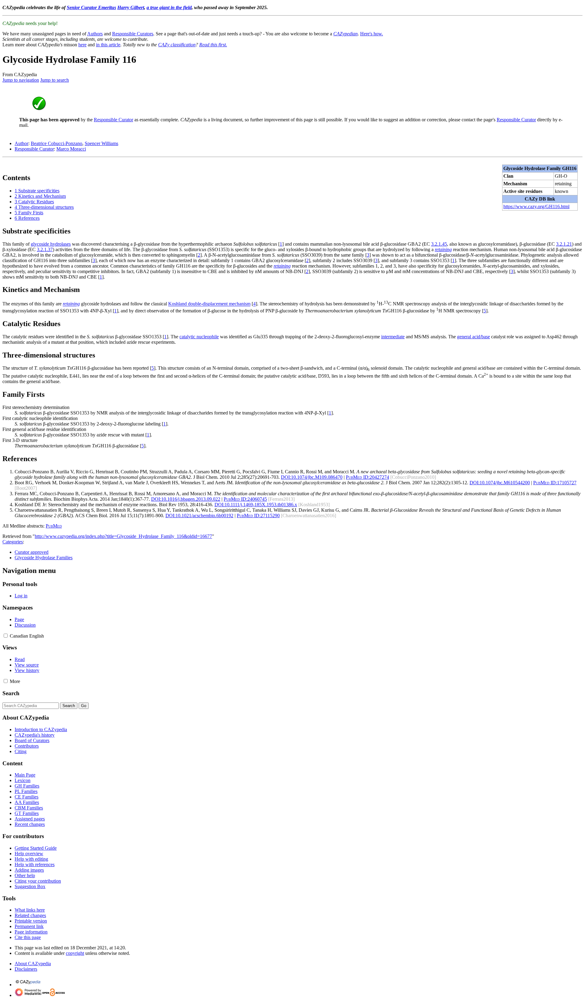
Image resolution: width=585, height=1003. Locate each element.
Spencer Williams (101, 143)
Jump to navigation (20, 80)
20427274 (367, 477)
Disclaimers (26, 969)
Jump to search (54, 80)
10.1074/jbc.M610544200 (500, 482)
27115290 (258, 515)
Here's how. (371, 33)
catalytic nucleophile (199, 336)
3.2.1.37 (45, 249)
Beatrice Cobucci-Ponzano (56, 143)
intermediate (393, 336)
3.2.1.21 (564, 244)
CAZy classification (177, 44)
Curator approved (31, 552)
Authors (95, 33)
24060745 (245, 499)
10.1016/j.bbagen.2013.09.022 (185, 499)
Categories (12, 541)
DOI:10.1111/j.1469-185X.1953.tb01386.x (255, 504)
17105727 (554, 482)
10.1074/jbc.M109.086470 (311, 477)
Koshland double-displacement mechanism (209, 304)
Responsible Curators (132, 33)
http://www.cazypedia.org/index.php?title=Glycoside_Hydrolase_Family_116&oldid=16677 (123, 536)
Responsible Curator (113, 119)
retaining (443, 249)
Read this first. (213, 44)
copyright (75, 953)
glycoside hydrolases (51, 244)
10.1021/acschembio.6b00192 (199, 515)
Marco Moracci (71, 148)
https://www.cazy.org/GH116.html (536, 206)
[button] (6, 636)
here (82, 44)
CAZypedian (345, 33)
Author (21, 143)
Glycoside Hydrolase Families (44, 557)
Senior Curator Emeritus (91, 7)
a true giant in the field (169, 7)
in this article (108, 44)
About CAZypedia (33, 963)
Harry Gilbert (130, 7)
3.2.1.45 (439, 244)
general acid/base (473, 336)
